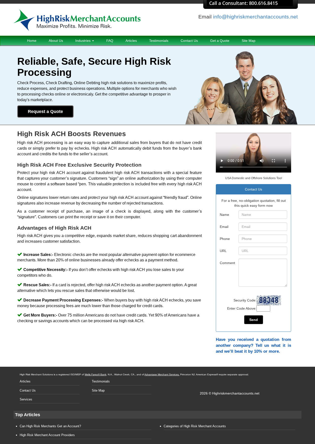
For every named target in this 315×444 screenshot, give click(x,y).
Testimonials (158, 41)
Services (26, 399)
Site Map (248, 41)
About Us (56, 41)
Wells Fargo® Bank (95, 374)
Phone (225, 239)
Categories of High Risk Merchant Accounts (195, 426)
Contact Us (189, 41)
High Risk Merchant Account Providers (47, 435)
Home (31, 41)
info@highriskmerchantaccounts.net (255, 16)
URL (223, 251)
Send (253, 320)
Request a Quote (45, 111)
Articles (131, 41)
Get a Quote (219, 41)
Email (224, 227)
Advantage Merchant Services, (161, 374)
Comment (227, 263)
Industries (83, 41)
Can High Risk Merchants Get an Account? (50, 426)
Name (224, 215)
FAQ (109, 41)
